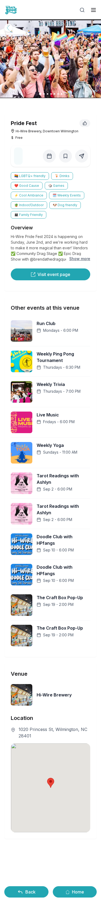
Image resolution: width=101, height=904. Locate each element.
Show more (79, 258)
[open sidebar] (93, 10)
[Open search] (82, 10)
